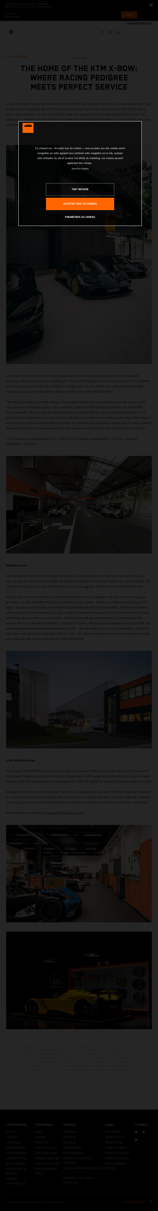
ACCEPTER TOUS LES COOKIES (80, 203)
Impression (85, 168)
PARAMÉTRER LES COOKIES (80, 217)
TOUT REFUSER (80, 189)
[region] (80, 173)
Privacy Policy (76, 168)
